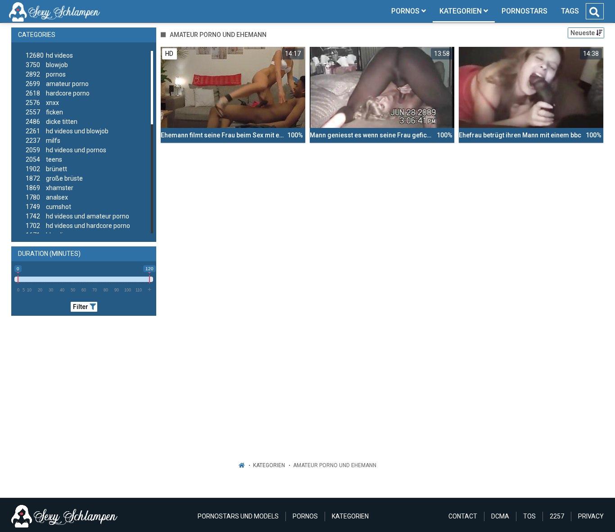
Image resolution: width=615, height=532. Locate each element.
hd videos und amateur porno (77, 216)
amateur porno (57, 83)
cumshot (48, 206)
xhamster (49, 187)
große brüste (54, 178)
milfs (43, 140)
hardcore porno (58, 93)
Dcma (500, 516)
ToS (529, 516)
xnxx (42, 102)
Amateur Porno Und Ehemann (334, 465)
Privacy (591, 516)
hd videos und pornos (66, 150)
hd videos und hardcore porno (78, 225)
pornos (46, 74)
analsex (47, 197)
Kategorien (269, 465)
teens (44, 159)
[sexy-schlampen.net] (54, 11)
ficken (44, 112)
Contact (462, 516)
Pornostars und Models (238, 516)
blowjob (47, 64)
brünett (46, 169)
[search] (594, 12)
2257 (557, 516)
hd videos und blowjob (67, 131)
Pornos (305, 516)
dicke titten (51, 121)
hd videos (49, 55)
